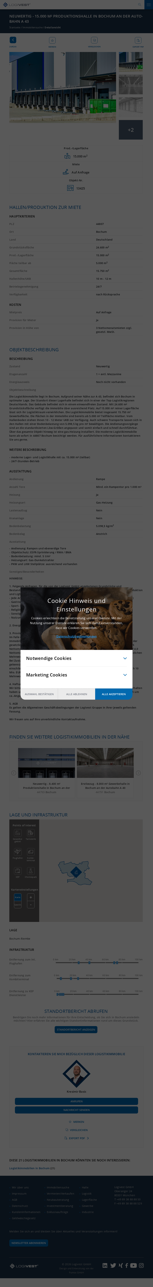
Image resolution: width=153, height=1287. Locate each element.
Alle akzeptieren (114, 694)
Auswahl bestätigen (39, 694)
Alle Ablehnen (76, 694)
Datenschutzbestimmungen (76, 636)
